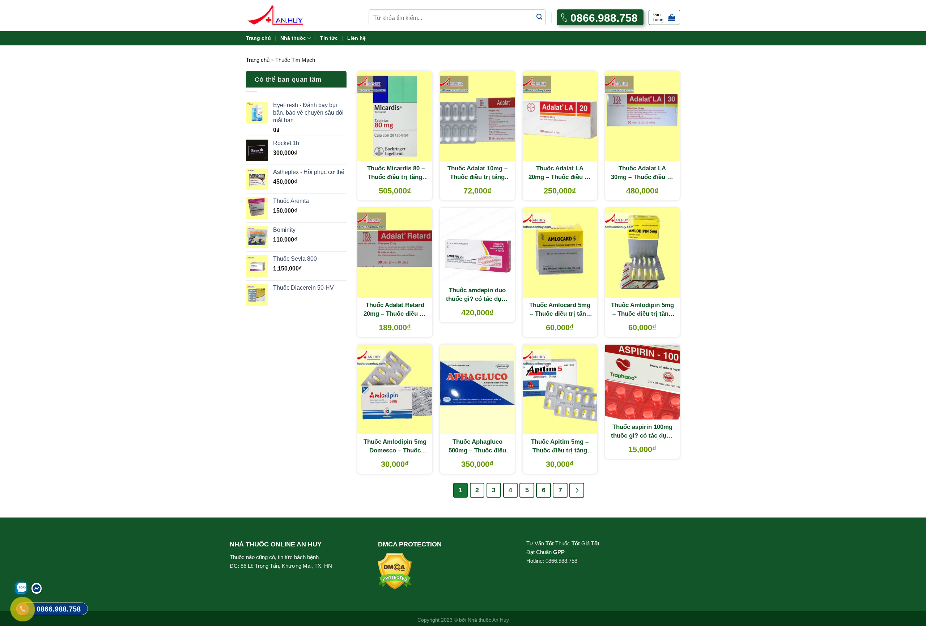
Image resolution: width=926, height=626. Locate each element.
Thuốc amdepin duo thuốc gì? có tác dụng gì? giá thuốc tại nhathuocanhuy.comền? (477, 295)
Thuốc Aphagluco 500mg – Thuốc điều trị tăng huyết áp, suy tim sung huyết (477, 446)
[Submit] (539, 17)
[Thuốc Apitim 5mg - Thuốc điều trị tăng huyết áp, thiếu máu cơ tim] (560, 389)
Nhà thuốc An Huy (488, 620)
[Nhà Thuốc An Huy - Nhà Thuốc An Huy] (284, 15)
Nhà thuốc (293, 38)
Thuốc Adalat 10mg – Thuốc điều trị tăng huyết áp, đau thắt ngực (477, 173)
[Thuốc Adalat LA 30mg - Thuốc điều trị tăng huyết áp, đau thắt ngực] (642, 116)
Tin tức (329, 38)
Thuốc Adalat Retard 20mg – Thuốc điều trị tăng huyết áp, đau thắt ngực (395, 310)
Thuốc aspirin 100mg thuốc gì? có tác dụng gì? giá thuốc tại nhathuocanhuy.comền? (643, 431)
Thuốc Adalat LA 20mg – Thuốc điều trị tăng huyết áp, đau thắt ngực (559, 173)
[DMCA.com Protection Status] (395, 571)
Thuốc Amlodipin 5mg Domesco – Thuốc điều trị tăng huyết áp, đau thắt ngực (394, 446)
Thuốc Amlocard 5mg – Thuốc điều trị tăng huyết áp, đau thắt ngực (559, 310)
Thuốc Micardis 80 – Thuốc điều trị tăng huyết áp (395, 173)
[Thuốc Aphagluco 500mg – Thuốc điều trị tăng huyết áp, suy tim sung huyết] (477, 389)
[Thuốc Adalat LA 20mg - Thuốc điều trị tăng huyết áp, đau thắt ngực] (560, 116)
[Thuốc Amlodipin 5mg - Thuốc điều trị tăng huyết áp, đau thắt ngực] (642, 253)
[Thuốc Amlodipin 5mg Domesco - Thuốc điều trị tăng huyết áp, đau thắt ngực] (394, 389)
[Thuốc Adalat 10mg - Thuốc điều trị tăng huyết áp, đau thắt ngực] (477, 116)
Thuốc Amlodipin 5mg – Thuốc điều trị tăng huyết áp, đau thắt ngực (642, 310)
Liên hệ (356, 38)
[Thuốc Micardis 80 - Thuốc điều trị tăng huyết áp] (394, 116)
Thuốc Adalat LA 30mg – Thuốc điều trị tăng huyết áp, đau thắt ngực (642, 173)
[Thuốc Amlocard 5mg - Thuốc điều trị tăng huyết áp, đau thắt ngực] (560, 253)
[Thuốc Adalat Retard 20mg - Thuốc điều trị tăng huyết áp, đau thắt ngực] (394, 253)
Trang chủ (258, 38)
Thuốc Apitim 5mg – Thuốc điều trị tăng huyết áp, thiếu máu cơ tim (560, 446)
